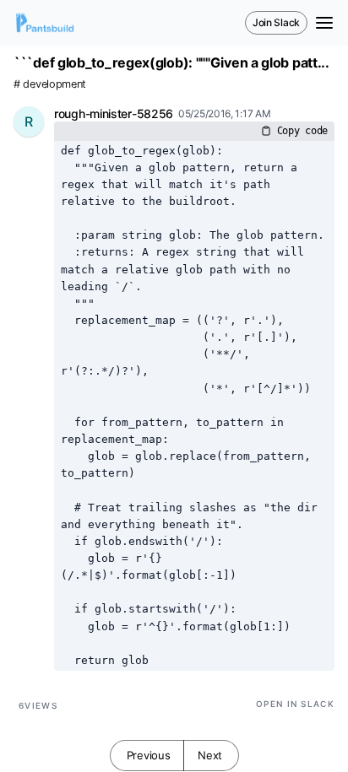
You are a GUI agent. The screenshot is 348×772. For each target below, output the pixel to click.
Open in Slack (295, 704)
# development (50, 84)
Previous (149, 755)
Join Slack (276, 22)
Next (210, 755)
